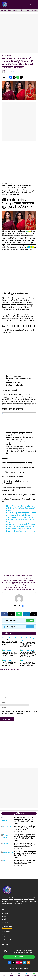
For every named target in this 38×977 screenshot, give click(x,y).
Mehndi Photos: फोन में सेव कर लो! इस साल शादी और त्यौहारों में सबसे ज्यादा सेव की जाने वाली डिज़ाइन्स (20, 508)
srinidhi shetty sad (14, 587)
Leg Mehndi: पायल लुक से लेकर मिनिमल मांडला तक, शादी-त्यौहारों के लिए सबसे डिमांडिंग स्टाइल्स (24, 845)
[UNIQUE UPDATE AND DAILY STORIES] (4, 4)
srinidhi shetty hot (10, 582)
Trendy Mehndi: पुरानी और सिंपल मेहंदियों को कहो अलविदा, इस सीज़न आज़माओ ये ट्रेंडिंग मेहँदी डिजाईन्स (20, 520)
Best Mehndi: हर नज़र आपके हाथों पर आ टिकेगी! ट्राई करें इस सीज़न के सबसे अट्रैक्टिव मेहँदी (24, 828)
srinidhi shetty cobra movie (15, 579)
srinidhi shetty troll (28, 589)
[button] (30, 4)
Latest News (8, 56)
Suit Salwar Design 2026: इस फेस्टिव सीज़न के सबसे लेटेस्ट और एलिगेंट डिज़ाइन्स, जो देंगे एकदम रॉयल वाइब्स (28, 644)
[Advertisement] (19, 33)
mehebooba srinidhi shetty (22, 575)
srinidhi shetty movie (16, 586)
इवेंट (22, 10)
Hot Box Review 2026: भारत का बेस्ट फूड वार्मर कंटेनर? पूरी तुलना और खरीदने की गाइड (28, 663)
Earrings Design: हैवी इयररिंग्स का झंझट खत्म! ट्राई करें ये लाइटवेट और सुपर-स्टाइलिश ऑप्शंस (24, 862)
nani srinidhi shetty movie (19, 577)
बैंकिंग (9, 10)
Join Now (30, 620)
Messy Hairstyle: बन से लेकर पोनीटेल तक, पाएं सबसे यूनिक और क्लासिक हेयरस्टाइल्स (10, 653)
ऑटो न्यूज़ (3, 10)
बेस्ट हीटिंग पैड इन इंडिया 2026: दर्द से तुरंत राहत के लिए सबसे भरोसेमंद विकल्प (9, 663)
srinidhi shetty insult (21, 582)
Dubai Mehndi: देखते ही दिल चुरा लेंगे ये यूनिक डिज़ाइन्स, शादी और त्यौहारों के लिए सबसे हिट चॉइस (25, 853)
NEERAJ (10, 71)
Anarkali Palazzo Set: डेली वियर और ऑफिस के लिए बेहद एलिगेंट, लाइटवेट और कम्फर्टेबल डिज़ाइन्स (9, 642)
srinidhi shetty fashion (16, 580)
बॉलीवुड (27, 10)
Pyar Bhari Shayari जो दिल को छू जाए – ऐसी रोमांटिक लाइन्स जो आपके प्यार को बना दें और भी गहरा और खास (28, 654)
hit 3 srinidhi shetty (9, 575)
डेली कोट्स (16, 10)
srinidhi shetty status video (15, 589)
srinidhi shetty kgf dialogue (17, 584)
